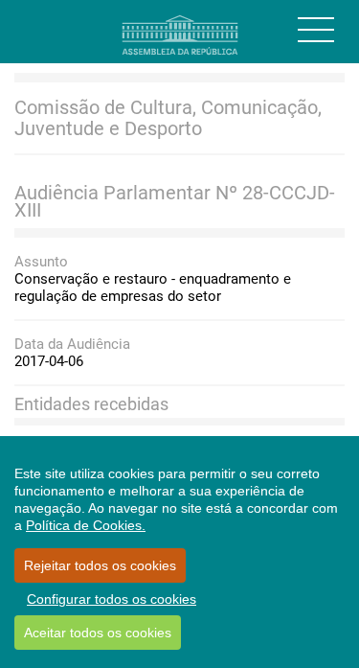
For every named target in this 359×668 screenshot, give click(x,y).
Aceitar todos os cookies (97, 632)
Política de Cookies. (86, 525)
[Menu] (316, 30)
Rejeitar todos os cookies (100, 565)
